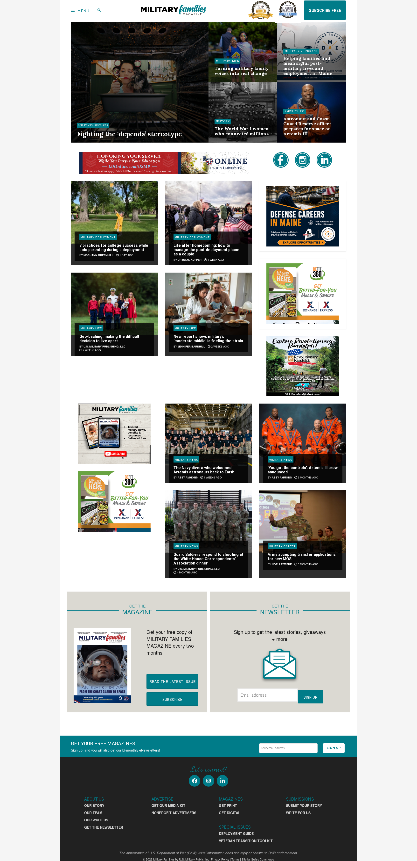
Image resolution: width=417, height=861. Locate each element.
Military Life (227, 61)
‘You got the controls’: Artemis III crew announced (303, 469)
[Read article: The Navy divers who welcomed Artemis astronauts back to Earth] (208, 435)
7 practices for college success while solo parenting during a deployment (113, 247)
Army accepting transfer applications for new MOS (302, 556)
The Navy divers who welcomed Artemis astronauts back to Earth (204, 469)
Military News (186, 459)
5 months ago (307, 564)
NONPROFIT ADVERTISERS (174, 812)
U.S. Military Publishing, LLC (104, 346)
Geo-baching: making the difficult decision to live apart (109, 338)
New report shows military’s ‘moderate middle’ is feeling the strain (208, 338)
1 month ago (295, 81)
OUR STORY (94, 805)
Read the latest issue (172, 681)
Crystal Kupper (190, 259)
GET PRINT (228, 805)
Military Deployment (98, 237)
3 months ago (307, 477)
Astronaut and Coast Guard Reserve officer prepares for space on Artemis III (307, 126)
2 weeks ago (226, 81)
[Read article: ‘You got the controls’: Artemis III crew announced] (302, 435)
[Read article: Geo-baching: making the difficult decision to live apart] (114, 304)
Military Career (282, 546)
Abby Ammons (188, 477)
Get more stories (161, 375)
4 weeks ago (212, 477)
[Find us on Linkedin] (222, 781)
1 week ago (215, 259)
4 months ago (186, 572)
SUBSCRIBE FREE (325, 10)
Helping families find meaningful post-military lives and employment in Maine (307, 66)
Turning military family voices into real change (242, 70)
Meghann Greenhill (98, 255)
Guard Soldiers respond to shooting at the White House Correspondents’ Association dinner (208, 559)
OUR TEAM (93, 812)
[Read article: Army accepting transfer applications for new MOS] (302, 521)
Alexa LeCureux (93, 142)
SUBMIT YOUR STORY (304, 805)
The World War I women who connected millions (242, 131)
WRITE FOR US (298, 812)
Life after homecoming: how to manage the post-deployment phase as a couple (206, 250)
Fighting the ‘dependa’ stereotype (129, 134)
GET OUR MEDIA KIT (168, 805)
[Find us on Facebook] (194, 781)
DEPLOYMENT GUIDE (236, 833)
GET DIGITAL (229, 812)
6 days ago (118, 142)
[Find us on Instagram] (208, 781)
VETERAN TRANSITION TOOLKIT (246, 840)
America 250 (295, 111)
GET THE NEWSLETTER (103, 827)
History (223, 121)
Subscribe (172, 700)
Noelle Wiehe (282, 564)
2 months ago (296, 142)
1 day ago (126, 255)
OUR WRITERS (96, 820)
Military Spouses (93, 125)
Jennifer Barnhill (191, 346)
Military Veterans (301, 51)
